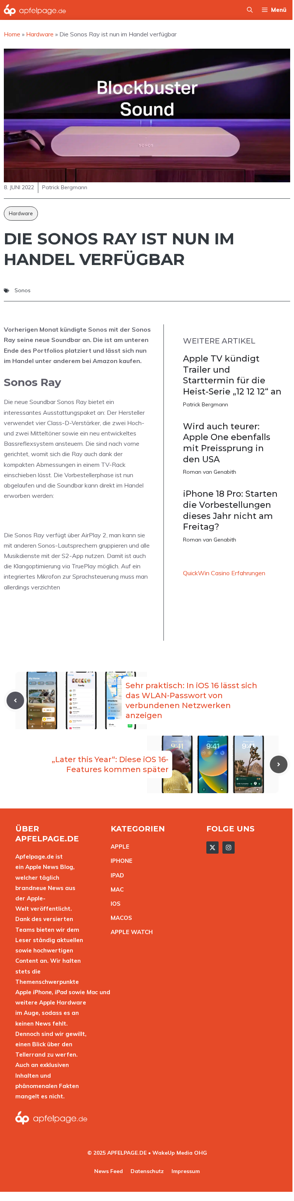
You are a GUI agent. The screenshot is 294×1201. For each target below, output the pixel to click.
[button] (249, 10)
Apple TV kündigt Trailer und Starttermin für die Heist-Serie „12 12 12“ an (232, 375)
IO (114, 903)
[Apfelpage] (35, 10)
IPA (115, 875)
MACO (119, 917)
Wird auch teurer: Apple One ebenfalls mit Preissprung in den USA (226, 443)
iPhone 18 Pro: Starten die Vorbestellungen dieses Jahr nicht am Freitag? (230, 510)
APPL (118, 846)
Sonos (23, 290)
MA (115, 889)
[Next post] (278, 764)
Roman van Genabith (209, 471)
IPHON (120, 860)
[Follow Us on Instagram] (228, 847)
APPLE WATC (130, 932)
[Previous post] (15, 700)
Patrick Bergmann (205, 404)
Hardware (21, 213)
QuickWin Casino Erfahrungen (224, 573)
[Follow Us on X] (212, 847)
